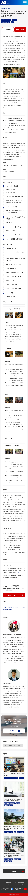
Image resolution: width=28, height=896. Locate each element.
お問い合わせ (12, 731)
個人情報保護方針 (19, 882)
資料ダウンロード (12, 595)
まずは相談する (20, 29)
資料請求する (7, 29)
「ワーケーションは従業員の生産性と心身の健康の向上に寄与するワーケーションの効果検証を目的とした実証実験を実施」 (14, 570)
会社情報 (8, 882)
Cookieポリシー (8, 884)
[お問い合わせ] (16, 2)
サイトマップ (20, 884)
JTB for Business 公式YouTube (19, 889)
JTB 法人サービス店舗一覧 (14, 726)
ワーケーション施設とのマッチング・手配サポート (13, 745)
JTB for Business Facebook (5, 889)
